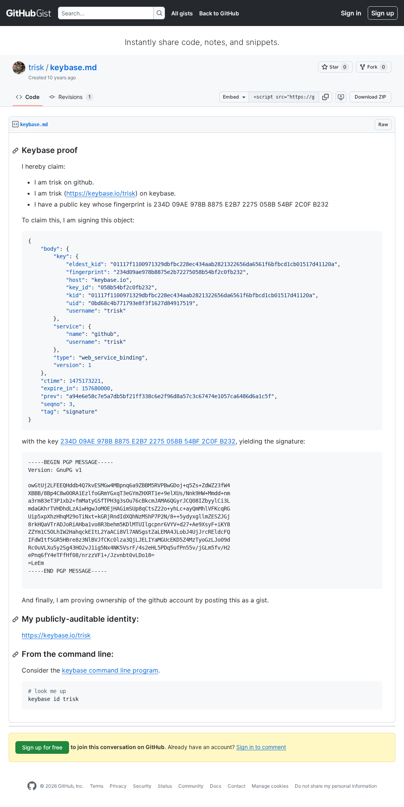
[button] (325, 97)
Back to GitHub (219, 13)
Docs (215, 786)
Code (32, 96)
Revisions (74, 96)
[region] (202, 428)
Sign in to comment (261, 746)
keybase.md (73, 67)
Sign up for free (42, 747)
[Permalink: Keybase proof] (16, 150)
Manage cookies (270, 786)
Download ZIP (370, 97)
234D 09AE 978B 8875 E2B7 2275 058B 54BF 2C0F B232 (148, 441)
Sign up (382, 13)
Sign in (351, 13)
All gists (182, 13)
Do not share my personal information (336, 786)
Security (142, 786)
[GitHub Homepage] (32, 786)
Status (165, 786)
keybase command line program (110, 670)
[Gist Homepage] (29, 13)
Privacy (118, 786)
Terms (96, 786)
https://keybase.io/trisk (100, 193)
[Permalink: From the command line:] (16, 654)
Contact (236, 786)
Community (191, 786)
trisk (36, 67)
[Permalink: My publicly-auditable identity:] (16, 619)
